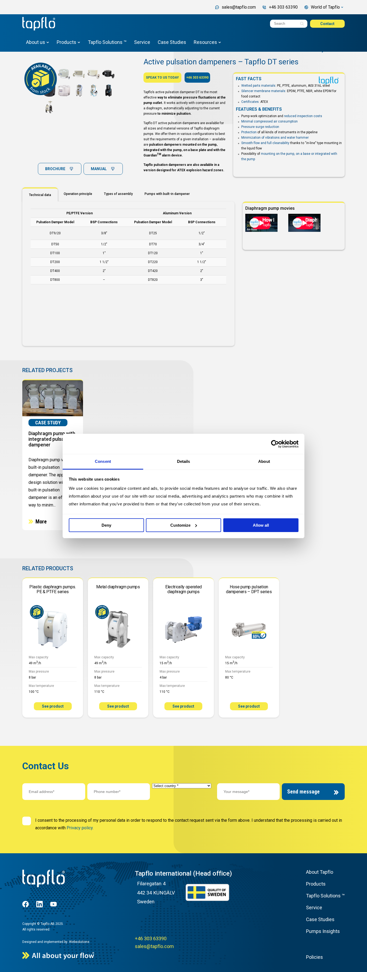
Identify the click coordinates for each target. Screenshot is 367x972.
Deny (106, 525)
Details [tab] (183, 461)
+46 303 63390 (197, 77)
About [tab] (264, 461)
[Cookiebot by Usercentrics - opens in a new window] (274, 444)
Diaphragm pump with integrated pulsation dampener (51, 439)
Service (142, 42)
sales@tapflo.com (154, 946)
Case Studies (172, 42)
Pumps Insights (323, 931)
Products (66, 42)
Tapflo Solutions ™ (107, 42)
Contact (327, 24)
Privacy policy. (80, 827)
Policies (314, 957)
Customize (180, 525)
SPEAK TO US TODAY (162, 77)
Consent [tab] (103, 461)
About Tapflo (319, 872)
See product (53, 706)
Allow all (261, 525)
